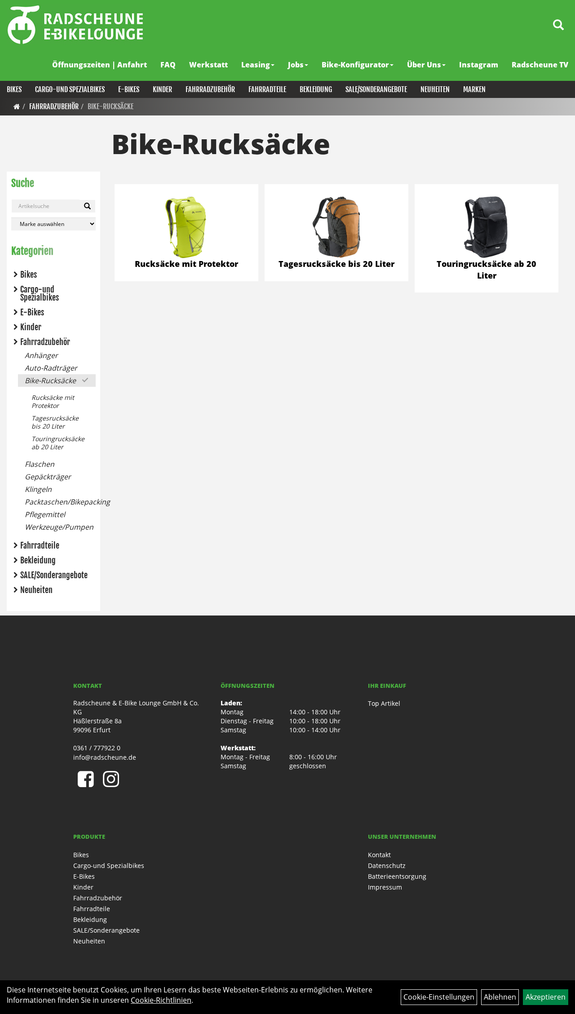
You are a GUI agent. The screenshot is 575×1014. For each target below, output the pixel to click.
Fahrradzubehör (210, 89)
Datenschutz (387, 865)
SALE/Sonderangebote (376, 89)
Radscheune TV (540, 65)
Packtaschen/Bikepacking (60, 502)
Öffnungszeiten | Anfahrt (99, 65)
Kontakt (379, 854)
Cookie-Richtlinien (161, 1000)
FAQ (168, 65)
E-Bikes (128, 89)
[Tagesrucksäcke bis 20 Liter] (336, 226)
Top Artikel (384, 703)
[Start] (16, 106)
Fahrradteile (267, 89)
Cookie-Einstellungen (438, 997)
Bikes (14, 89)
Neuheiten (435, 89)
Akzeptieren (546, 997)
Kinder (162, 89)
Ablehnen (500, 997)
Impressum (385, 887)
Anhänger (41, 355)
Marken (474, 89)
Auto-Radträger (51, 368)
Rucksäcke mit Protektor (52, 401)
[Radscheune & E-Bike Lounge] (75, 24)
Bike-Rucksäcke (110, 106)
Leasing (255, 65)
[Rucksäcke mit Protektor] (186, 226)
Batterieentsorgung (397, 876)
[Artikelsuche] (558, 25)
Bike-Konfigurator (355, 65)
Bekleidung (316, 89)
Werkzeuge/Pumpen (59, 527)
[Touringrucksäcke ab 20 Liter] (486, 226)
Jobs (296, 65)
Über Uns (424, 65)
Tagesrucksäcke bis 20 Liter (55, 422)
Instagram (478, 65)
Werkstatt (208, 65)
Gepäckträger (48, 477)
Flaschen (39, 464)
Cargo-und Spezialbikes (70, 89)
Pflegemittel (45, 514)
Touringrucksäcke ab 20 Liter (57, 442)
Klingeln (38, 489)
